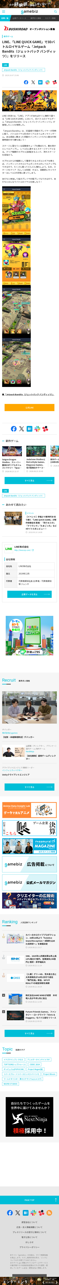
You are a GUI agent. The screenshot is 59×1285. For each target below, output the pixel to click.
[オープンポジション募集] (29, 28)
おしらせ (29, 1242)
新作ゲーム (8, 36)
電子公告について (29, 1237)
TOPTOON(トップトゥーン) (14, 1064)
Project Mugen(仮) (35, 1069)
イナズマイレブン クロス (13, 1059)
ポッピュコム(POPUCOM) (14, 1069)
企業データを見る (29, 594)
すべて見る (29, 480)
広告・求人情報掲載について (29, 1227)
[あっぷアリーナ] (29, 635)
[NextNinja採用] (29, 1117)
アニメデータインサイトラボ (38, 1059)
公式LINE (29, 407)
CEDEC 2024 (35, 1064)
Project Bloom (49, 1074)
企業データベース (19, 18)
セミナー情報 (50, 18)
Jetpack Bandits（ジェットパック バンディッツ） (23, 70)
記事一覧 (4, 18)
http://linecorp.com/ (22, 550)
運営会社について (29, 1222)
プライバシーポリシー (29, 1247)
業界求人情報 (36, 18)
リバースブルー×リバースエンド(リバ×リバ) (21, 1074)
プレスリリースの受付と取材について (30, 1232)
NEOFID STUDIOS (10, 1084)
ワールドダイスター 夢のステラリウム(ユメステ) (22, 1079)
